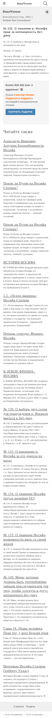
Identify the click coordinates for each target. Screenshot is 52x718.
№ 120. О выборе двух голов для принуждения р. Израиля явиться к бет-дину (25, 413)
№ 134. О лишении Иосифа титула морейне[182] (24, 495)
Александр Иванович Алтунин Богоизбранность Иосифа (23, 145)
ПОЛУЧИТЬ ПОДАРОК (20, 112)
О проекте (19, 706)
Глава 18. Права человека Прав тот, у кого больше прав (25, 630)
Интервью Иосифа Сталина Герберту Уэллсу (24, 668)
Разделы (30, 706)
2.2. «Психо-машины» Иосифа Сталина (20, 297)
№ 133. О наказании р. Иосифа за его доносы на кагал (22, 455)
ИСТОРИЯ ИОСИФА (19, 262)
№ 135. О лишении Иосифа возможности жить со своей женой (24, 539)
